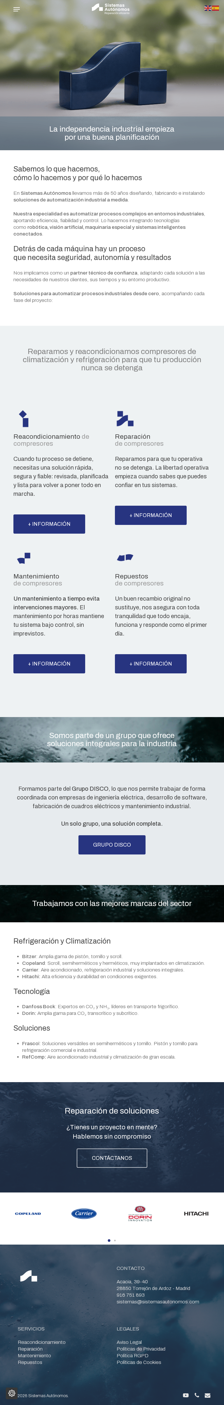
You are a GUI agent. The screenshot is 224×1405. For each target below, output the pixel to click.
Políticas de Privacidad (141, 1349)
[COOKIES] (12, 1393)
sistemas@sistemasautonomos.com (158, 1302)
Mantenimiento (34, 1355)
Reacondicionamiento (42, 1342)
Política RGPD (132, 1355)
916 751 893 (131, 1295)
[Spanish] (216, 7)
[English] (208, 7)
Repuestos (30, 1362)
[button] (16, 9)
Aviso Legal (129, 1342)
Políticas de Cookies (139, 1362)
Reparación (30, 1349)
